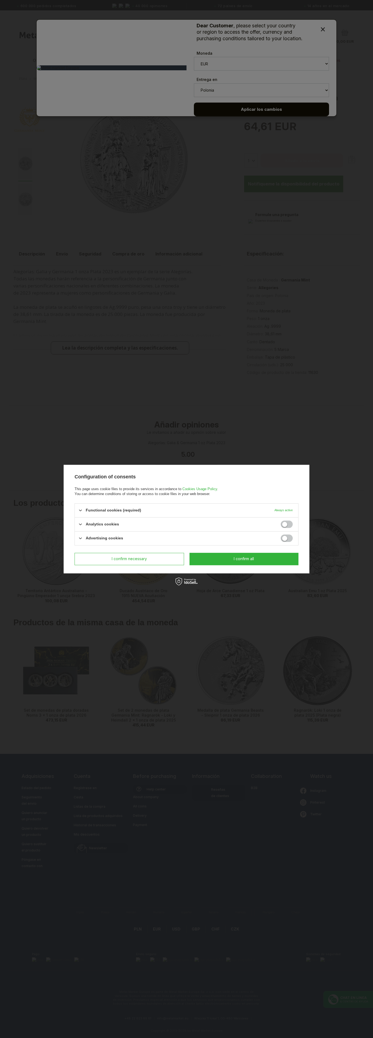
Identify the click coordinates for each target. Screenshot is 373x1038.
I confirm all (244, 558)
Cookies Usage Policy (199, 489)
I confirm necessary (129, 558)
